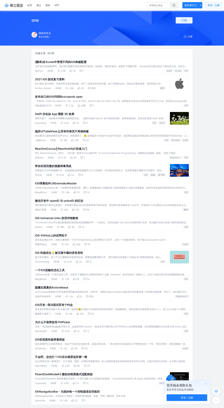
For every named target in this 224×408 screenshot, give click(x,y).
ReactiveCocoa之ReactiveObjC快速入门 (61, 148)
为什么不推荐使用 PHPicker (52, 322)
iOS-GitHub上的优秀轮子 (51, 235)
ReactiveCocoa (176, 157)
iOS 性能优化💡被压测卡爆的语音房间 (59, 252)
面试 (162, 88)
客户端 (161, 175)
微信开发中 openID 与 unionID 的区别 (59, 200)
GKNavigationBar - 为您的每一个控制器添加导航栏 (67, 391)
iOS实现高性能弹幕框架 (50, 339)
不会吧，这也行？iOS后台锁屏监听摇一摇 (61, 357)
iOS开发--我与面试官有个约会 (54, 305)
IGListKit (176, 140)
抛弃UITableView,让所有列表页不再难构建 (62, 131)
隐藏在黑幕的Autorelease (51, 287)
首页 (29, 5)
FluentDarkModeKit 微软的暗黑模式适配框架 (64, 374)
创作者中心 (190, 5)
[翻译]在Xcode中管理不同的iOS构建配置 (61, 62)
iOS (186, 70)
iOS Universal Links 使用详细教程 (56, 218)
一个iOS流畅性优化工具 (50, 270)
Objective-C (182, 296)
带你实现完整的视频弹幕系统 (53, 166)
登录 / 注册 (187, 397)
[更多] (216, 400)
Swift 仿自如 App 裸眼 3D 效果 (54, 114)
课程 (47, 5)
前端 (153, 175)
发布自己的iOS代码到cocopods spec (59, 96)
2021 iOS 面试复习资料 (50, 79)
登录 (214, 5)
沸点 (38, 5)
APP (56, 5)
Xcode (178, 70)
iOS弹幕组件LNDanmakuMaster (56, 183)
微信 (186, 209)
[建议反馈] (216, 391)
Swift (169, 70)
